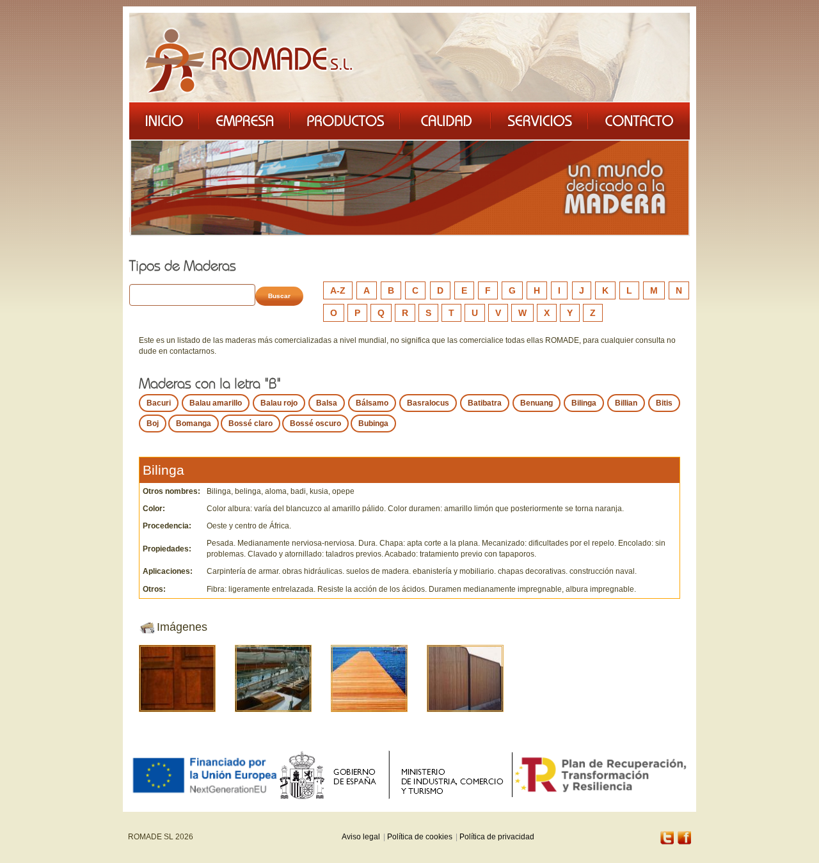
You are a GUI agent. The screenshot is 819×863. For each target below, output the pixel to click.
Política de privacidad (496, 836)
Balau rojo (279, 403)
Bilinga (583, 403)
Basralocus (428, 403)
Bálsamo (372, 403)
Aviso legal (361, 836)
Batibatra (485, 403)
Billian (626, 403)
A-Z (338, 290)
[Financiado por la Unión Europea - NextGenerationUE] (204, 774)
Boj (153, 423)
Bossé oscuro (315, 423)
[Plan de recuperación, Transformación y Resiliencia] (601, 774)
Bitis (664, 403)
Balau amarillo (215, 403)
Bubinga (373, 423)
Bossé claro (250, 423)
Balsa (326, 403)
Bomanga (193, 423)
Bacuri (159, 403)
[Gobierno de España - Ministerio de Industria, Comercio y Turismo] (395, 774)
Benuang (536, 403)
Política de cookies (419, 836)
